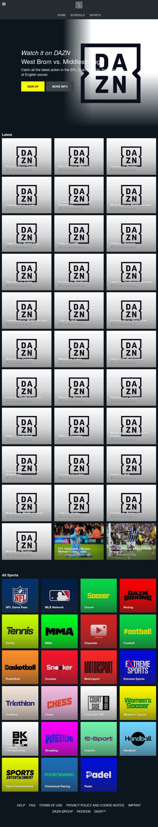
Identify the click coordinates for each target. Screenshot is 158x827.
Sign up (32, 86)
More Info (60, 86)
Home (62, 15)
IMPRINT (134, 805)
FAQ (32, 805)
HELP (21, 805)
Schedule (77, 15)
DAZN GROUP (62, 811)
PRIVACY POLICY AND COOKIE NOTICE (95, 805)
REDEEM (83, 811)
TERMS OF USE (50, 805)
